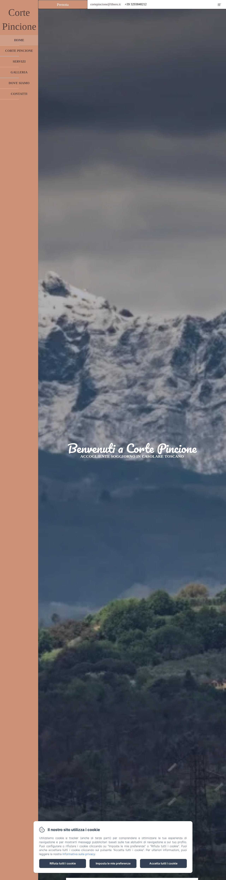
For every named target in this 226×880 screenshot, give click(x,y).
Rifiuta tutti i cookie (63, 863)
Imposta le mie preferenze (113, 863)
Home (19, 40)
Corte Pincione (19, 50)
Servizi (19, 61)
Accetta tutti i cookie (163, 863)
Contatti (19, 94)
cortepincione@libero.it (105, 4)
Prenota (63, 4)
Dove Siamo (19, 83)
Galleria (19, 72)
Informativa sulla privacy (79, 854)
